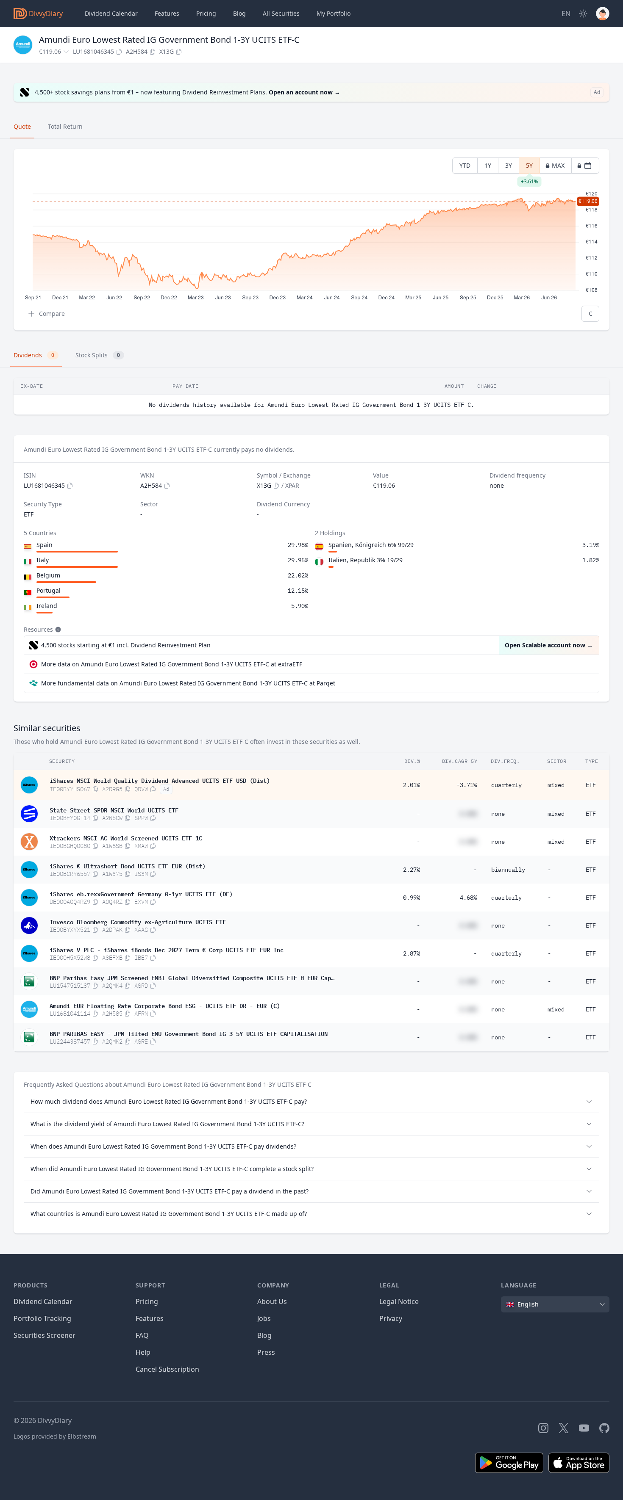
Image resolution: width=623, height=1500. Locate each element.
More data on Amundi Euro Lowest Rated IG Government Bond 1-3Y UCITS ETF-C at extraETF (171, 664)
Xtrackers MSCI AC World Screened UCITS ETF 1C (126, 837)
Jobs (264, 1318)
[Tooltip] (57, 629)
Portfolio (333, 13)
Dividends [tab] (34, 355)
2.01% (411, 785)
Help (143, 1352)
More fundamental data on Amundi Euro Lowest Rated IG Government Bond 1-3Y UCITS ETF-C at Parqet (188, 683)
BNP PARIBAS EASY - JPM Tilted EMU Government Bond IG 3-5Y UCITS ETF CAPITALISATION (189, 1033)
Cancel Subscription (167, 1369)
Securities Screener (44, 1335)
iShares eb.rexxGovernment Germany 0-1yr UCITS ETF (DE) (141, 893)
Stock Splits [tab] (97, 355)
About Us (272, 1301)
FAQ (142, 1335)
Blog (264, 1335)
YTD (464, 165)
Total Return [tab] (65, 126)
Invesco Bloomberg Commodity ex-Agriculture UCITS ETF (138, 921)
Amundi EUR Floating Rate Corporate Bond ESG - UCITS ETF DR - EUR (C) (165, 1005)
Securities (281, 13)
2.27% (411, 869)
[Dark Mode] (583, 13)
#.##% (468, 814)
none (498, 814)
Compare (52, 313)
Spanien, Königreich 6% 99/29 (371, 545)
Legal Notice (399, 1301)
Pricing (206, 13)
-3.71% (466, 785)
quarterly (506, 785)
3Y (508, 165)
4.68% (468, 897)
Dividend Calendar (111, 13)
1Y (487, 165)
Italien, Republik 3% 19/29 (365, 560)
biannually (508, 869)
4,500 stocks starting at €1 (126, 645)
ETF (591, 785)
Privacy (390, 1318)
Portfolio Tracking (42, 1318)
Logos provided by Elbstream (55, 1436)
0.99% (411, 897)
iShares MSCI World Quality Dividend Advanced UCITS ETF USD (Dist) (160, 780)
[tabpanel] (311, 240)
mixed (556, 785)
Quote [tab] (22, 126)
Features (167, 13)
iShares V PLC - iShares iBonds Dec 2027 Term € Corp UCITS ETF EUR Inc (167, 949)
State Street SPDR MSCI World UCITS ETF (114, 809)
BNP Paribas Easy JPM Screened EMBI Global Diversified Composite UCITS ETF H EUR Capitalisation (192, 977)
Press (266, 1352)
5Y (529, 167)
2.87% (411, 953)
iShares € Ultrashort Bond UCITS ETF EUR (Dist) (128, 865)
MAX (558, 165)
